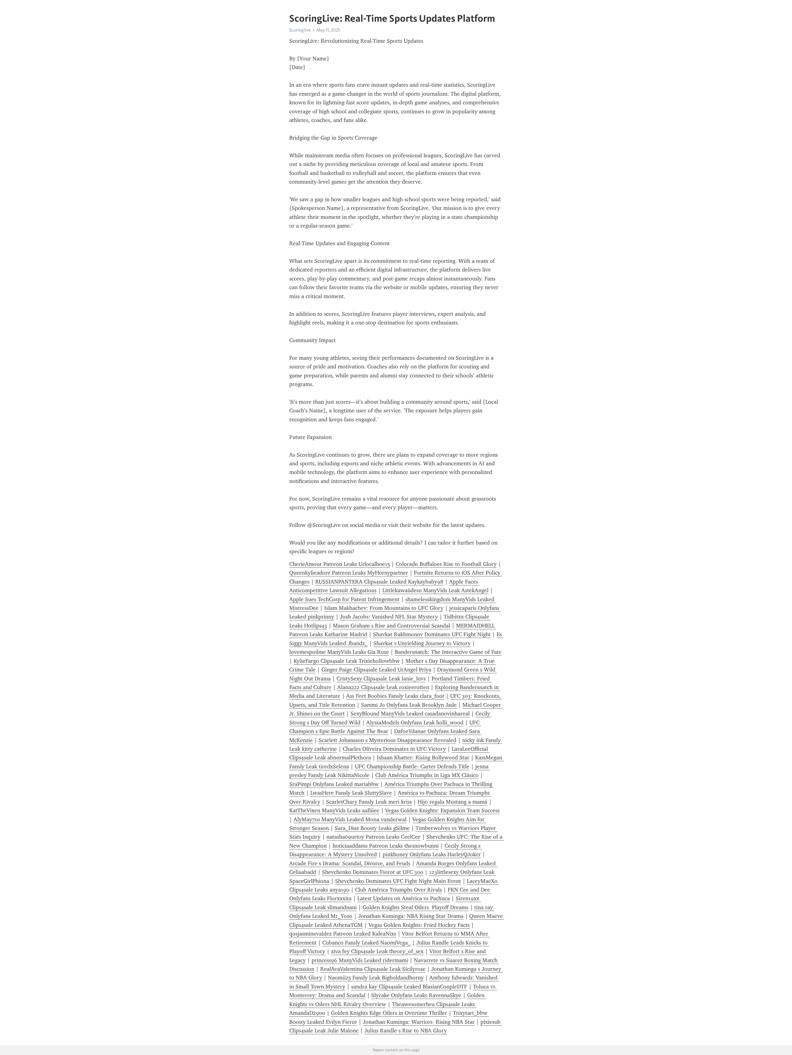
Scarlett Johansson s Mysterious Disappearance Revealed (387, 740)
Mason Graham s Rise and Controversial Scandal (391, 625)
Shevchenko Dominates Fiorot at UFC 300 (372, 872)
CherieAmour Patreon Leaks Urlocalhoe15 (339, 564)
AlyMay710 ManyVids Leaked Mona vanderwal (350, 819)
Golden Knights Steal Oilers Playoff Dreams (415, 907)
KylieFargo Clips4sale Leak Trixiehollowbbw (347, 661)
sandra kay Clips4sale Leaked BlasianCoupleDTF (409, 986)
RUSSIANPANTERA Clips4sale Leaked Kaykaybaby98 (379, 581)
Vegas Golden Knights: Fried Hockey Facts (419, 925)
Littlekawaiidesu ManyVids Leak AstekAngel (435, 590)
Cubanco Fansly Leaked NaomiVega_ (366, 942)
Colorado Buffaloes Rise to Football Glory (446, 564)
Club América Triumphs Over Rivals (398, 889)
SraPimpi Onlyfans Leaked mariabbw (334, 784)
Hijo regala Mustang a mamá (452, 801)
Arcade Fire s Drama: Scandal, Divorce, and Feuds (349, 863)
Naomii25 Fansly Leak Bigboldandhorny (376, 977)
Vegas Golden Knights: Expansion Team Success (442, 810)
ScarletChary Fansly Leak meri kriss (369, 801)
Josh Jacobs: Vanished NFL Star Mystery (389, 616)
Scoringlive (300, 30)
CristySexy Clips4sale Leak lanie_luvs (381, 678)
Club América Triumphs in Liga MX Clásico (427, 775)
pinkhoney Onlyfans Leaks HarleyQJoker (432, 854)
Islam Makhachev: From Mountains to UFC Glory (383, 608)
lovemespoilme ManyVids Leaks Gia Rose (339, 652)
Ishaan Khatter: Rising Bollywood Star (423, 757)
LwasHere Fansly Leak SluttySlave (351, 792)
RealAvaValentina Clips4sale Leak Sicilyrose (372, 969)
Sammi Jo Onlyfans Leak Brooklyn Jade (409, 704)
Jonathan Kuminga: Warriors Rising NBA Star (419, 1021)
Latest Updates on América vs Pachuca (403, 898)
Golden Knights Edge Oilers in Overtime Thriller (389, 1012)
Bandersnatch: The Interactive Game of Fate (448, 652)
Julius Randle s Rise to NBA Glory (405, 1030)
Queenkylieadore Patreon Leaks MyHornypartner (348, 572)
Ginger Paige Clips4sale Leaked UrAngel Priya (376, 669)
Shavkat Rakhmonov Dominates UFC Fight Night (432, 634)
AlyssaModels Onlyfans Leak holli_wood (414, 722)
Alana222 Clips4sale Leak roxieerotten (383, 687)
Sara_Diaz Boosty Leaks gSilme (372, 828)
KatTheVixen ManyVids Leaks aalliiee (334, 810)
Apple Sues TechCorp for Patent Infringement (344, 599)
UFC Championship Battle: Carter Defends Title (412, 766)
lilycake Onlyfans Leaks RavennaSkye (416, 995)
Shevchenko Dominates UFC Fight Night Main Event (398, 881)
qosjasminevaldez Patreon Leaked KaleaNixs (342, 933)
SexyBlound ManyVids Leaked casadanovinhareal (410, 713)
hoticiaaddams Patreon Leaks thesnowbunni (386, 845)
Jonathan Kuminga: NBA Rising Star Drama (410, 916)
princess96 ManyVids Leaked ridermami (360, 960)
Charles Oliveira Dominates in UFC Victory (394, 748)
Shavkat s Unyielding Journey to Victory (422, 643)
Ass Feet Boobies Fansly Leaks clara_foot (395, 695)
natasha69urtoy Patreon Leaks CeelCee (373, 836)
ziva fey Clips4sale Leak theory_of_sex (377, 951)
